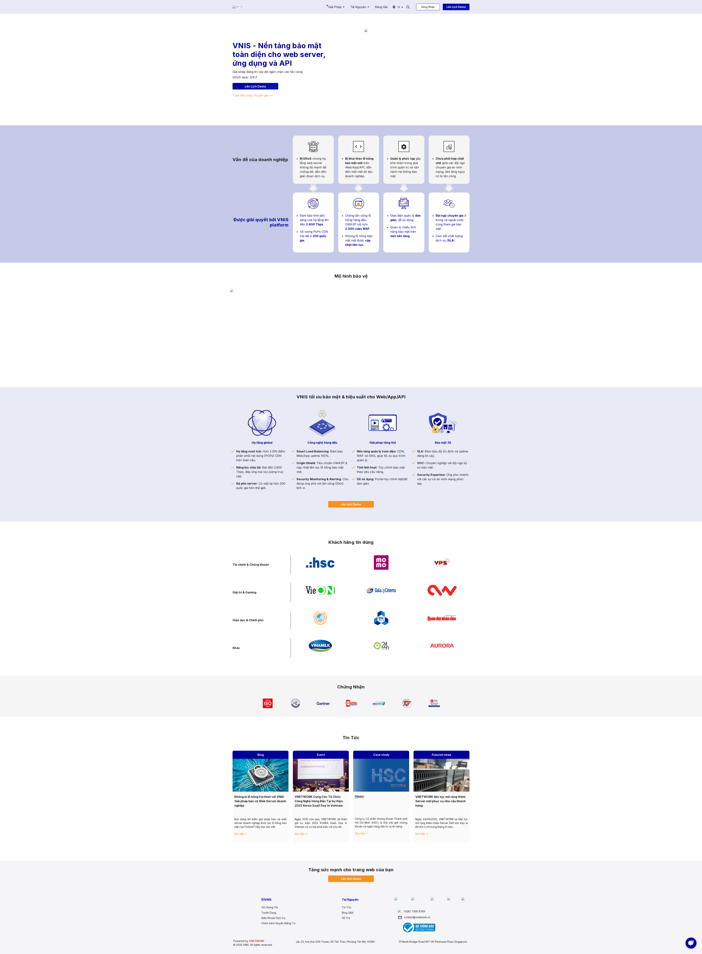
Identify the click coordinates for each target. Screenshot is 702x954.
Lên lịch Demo (351, 504)
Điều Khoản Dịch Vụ (273, 917)
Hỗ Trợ (346, 917)
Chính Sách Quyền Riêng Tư (278, 923)
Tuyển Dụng (268, 912)
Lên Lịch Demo (456, 6)
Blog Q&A (347, 912)
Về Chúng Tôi (269, 907)
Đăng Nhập (428, 6)
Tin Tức (346, 907)
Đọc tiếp (239, 833)
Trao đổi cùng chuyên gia (250, 95)
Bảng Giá (381, 7)
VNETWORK (256, 940)
